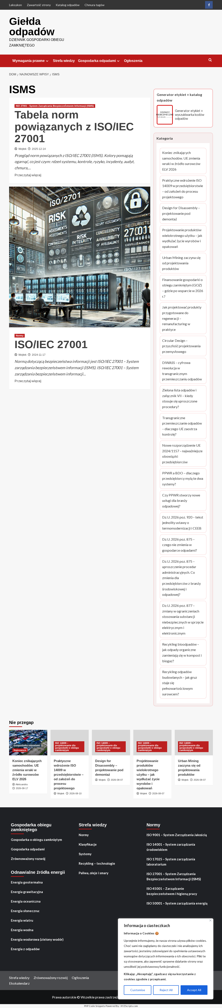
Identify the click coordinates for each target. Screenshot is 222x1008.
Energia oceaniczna (26, 901)
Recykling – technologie (97, 863)
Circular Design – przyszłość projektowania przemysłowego (183, 346)
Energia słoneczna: (25, 911)
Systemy (85, 854)
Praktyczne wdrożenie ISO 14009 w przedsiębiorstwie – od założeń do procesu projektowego (183, 189)
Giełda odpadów (31, 26)
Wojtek (22, 148)
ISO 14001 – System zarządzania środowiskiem (171, 846)
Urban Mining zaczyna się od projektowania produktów (183, 263)
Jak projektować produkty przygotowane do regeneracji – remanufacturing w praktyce (183, 318)
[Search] (210, 60)
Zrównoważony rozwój (28, 859)
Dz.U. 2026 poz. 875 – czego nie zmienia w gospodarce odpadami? (183, 545)
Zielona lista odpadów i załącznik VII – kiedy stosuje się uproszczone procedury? (183, 398)
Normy (19, 335)
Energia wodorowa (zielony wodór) (37, 939)
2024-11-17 (39, 354)
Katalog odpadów (68, 5)
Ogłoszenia (133, 61)
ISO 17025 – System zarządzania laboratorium (171, 861)
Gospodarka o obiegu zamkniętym (36, 840)
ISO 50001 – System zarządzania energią (177, 903)
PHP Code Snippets (94, 1006)
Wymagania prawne (28, 61)
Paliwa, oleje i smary (93, 873)
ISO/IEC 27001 (51, 344)
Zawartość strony (39, 5)
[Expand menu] (47, 61)
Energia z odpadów (25, 949)
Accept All (194, 990)
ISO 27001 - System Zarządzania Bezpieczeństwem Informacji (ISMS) (55, 106)
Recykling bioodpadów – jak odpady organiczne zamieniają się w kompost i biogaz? (183, 653)
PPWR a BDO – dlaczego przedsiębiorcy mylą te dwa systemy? (183, 479)
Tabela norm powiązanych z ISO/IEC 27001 (74, 127)
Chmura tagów (94, 5)
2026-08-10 (75, 793)
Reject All (166, 990)
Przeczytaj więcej (28, 175)
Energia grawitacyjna (27, 892)
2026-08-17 (22, 788)
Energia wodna (22, 930)
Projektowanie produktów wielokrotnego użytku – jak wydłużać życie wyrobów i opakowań (183, 238)
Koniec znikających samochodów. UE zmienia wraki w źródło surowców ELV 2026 (183, 161)
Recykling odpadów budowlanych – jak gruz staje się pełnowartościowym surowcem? (183, 683)
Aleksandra (22, 784)
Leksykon (15, 5)
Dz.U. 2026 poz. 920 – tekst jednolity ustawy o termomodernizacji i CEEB (183, 523)
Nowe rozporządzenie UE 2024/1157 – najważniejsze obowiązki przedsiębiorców (183, 454)
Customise (137, 990)
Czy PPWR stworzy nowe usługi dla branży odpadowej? (183, 501)
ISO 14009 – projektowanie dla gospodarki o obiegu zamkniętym (67, 746)
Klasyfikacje (88, 844)
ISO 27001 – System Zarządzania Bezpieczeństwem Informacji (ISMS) (174, 876)
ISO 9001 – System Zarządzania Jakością (177, 835)
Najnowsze (20, 750)
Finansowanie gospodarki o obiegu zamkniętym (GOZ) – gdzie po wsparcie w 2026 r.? (183, 288)
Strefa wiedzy (64, 61)
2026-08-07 (117, 780)
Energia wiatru (22, 920)
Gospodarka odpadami (97, 61)
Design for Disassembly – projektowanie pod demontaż (183, 214)
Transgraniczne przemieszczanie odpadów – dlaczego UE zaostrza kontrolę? (183, 426)
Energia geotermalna (27, 882)
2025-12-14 (39, 148)
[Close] (210, 920)
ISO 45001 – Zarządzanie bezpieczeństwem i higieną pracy (172, 891)
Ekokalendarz (19, 983)
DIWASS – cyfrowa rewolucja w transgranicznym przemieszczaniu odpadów (183, 371)
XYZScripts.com (129, 1006)
